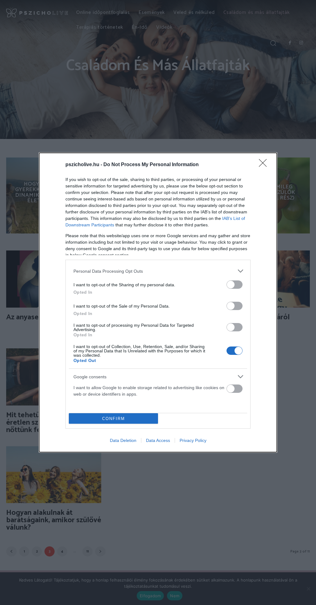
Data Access (158, 440)
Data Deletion (123, 440)
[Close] (265, 165)
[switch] (235, 284)
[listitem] (158, 271)
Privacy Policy (193, 440)
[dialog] (158, 302)
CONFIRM (113, 418)
